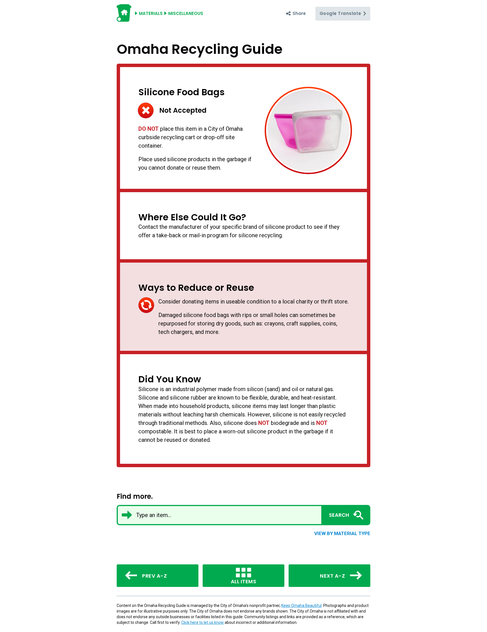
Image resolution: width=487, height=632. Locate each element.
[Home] (124, 19)
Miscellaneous (185, 13)
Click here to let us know (202, 622)
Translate (341, 13)
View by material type (342, 533)
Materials (151, 13)
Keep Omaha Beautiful (301, 605)
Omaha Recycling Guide (199, 49)
